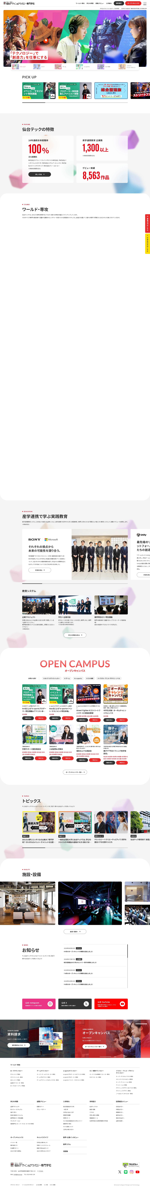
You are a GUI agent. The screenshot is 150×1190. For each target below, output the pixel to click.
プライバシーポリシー (15, 1184)
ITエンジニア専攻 (42, 241)
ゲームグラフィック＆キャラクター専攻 (43, 308)
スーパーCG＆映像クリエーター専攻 (43, 397)
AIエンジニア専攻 (42, 253)
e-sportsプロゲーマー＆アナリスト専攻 (44, 349)
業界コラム (67, 1144)
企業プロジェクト (14, 1106)
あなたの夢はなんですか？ (44, 1151)
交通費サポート (14, 1148)
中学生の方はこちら (147, 244)
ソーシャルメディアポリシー (28, 1184)
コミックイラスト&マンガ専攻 (46, 452)
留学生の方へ (119, 1115)
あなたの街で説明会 (15, 1151)
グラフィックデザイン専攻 (44, 477)
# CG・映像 (89, 678)
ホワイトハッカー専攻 (43, 247)
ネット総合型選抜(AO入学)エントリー (73, 1121)
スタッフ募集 (52, 1184)
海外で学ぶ (13, 1112)
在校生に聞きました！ (42, 1142)
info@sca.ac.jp (18, 1174)
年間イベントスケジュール (43, 1145)
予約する (40, 718)
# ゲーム (67, 678)
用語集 (65, 1151)
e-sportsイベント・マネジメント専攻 (42, 362)
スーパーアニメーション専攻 (45, 458)
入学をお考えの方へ (68, 1129)
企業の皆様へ (119, 1121)
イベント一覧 (13, 1142)
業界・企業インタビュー (71, 1137)
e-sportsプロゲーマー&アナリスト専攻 (74, 1074)
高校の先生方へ (120, 1118)
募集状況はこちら (147, 224)
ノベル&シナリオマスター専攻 (124, 1093)
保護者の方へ (119, 1112)
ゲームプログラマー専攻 (44, 302)
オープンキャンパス (133, 3)
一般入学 (65, 1109)
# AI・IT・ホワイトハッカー (52, 678)
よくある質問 (39, 1184)
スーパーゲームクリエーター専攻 (45, 295)
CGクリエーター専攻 (43, 404)
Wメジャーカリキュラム (16, 1109)
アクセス (92, 1112)
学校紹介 (93, 1101)
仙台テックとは (93, 1106)
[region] (96, 966)
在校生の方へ (119, 1106)
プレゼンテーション (15, 1121)
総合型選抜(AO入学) (68, 1106)
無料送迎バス (14, 1145)
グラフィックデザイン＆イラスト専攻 (43, 471)
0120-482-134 (31, 1174)
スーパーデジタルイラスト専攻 (44, 446)
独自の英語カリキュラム (16, 1115)
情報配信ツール (94, 1118)
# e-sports (78, 678)
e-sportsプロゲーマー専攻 (45, 355)
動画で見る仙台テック (42, 1148)
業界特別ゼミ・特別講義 (16, 1118)
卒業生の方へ (119, 1109)
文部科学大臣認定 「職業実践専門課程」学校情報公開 (134, 8)
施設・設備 (92, 1109)
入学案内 (109, 3)
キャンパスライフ (42, 1137)
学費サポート (66, 1118)
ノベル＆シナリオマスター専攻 (45, 483)
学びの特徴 (90, 3)
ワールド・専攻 (80, 3)
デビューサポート (41, 1109)
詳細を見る (28, 718)
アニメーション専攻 (43, 464)
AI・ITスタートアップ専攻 (44, 265)
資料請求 (119, 3)
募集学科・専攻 (67, 1124)
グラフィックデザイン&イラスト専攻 (126, 1088)
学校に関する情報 (94, 1115)
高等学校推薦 (66, 1115)
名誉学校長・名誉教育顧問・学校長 (99, 1121)
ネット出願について (68, 1126)
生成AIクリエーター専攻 (43, 259)
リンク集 (46, 1184)
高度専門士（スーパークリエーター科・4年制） (22, 1124)
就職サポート (40, 1106)
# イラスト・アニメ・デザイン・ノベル (109, 678)
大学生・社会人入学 (68, 1112)
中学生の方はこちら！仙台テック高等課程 (109, 8)
